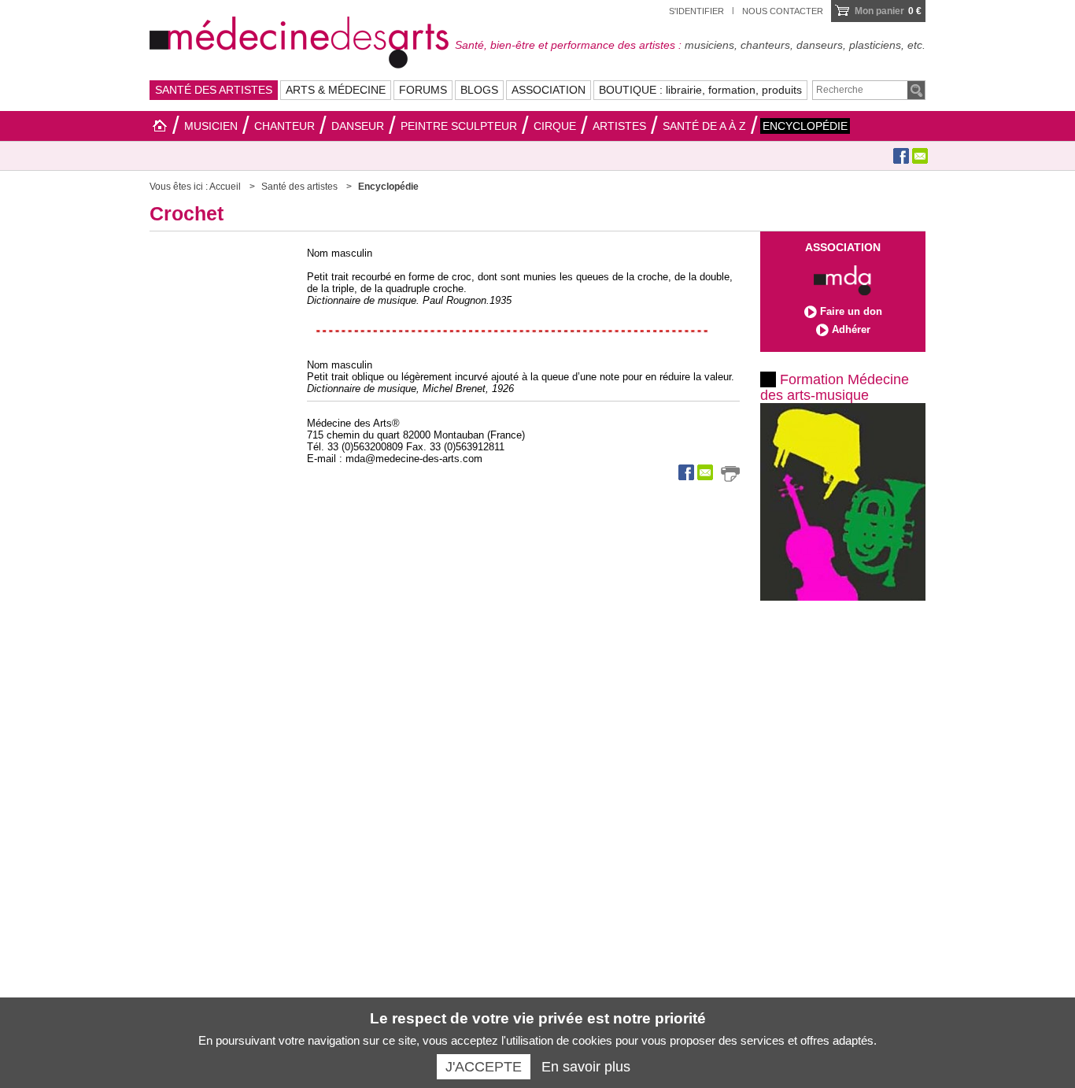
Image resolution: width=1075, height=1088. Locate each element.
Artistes (619, 126)
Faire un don (851, 311)
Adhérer (851, 329)
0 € (888, 11)
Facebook (901, 156)
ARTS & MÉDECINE (336, 89)
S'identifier (696, 11)
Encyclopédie (805, 126)
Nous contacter (782, 11)
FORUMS (423, 89)
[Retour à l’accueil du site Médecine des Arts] (299, 40)
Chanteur (284, 126)
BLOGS (479, 89)
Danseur (357, 126)
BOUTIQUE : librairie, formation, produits (700, 89)
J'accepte (483, 1067)
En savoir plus (585, 1067)
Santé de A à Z (704, 126)
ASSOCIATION (549, 89)
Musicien (211, 126)
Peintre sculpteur (459, 126)
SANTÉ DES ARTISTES (213, 89)
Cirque (555, 126)
